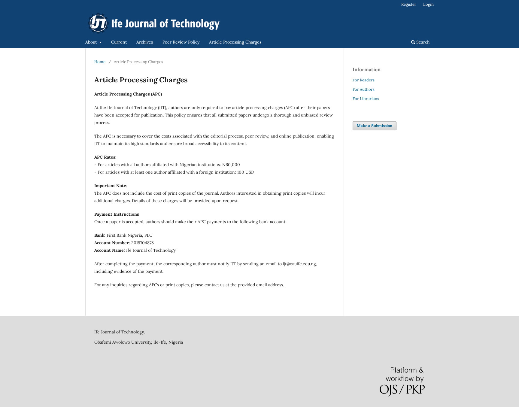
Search (422, 42)
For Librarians (366, 98)
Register (408, 4)
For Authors (364, 89)
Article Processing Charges (235, 42)
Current (119, 42)
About (91, 42)
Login (428, 4)
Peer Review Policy (180, 42)
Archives (144, 42)
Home (99, 61)
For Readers (364, 80)
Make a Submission (374, 125)
